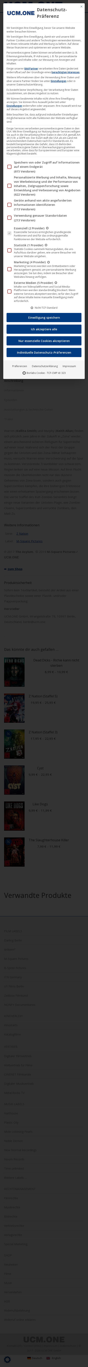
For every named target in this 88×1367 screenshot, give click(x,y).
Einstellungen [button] (58, 81)
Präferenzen (19, 366)
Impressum (69, 366)
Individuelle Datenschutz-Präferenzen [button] (44, 352)
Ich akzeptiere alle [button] (44, 329)
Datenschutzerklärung (45, 366)
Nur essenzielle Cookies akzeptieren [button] (44, 341)
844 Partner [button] (31, 68)
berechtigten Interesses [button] (66, 72)
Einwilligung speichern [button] (44, 317)
